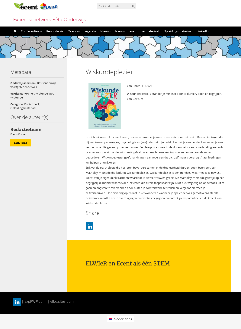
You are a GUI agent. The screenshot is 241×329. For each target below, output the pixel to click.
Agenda (90, 31)
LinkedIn (203, 31)
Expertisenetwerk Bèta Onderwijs (49, 19)
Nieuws (105, 31)
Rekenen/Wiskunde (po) (38, 93)
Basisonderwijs (46, 83)
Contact (20, 143)
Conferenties (30, 31)
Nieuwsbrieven (125, 31)
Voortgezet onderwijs (23, 87)
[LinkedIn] (89, 226)
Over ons (74, 31)
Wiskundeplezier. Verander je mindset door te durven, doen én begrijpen (174, 94)
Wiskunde (16, 97)
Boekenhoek (32, 104)
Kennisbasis (54, 31)
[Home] (14, 31)
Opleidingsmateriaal (178, 31)
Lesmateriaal (150, 31)
